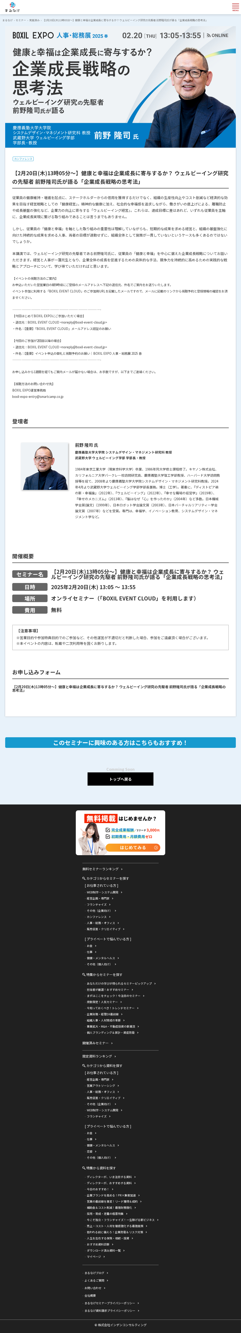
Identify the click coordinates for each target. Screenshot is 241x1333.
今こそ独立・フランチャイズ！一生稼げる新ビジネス (121, 1220)
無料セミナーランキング (100, 868)
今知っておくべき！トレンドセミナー (111, 1008)
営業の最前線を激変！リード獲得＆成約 (112, 1201)
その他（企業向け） (99, 910)
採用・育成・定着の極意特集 (105, 1214)
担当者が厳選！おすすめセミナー (108, 989)
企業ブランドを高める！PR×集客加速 (111, 1195)
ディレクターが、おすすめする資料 (109, 1183)
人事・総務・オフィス (101, 923)
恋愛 (89, 1151)
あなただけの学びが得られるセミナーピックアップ (119, 983)
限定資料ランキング (97, 1056)
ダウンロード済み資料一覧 (104, 1250)
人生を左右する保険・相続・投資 (108, 1238)
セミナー (21, 20)
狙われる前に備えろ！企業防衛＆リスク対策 (115, 1232)
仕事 (89, 952)
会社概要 (90, 1295)
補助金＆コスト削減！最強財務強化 (109, 1207)
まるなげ (7, 20)
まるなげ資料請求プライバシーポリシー (109, 1310)
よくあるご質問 (94, 1280)
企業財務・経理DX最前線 (103, 1014)
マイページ (94, 1256)
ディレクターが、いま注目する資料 (109, 1177)
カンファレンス (23, 159)
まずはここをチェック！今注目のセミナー (114, 996)
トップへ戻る (120, 779)
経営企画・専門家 (98, 898)
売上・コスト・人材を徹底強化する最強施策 (115, 1226)
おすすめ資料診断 (98, 1244)
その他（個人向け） (99, 964)
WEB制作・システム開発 (102, 892)
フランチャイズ (97, 904)
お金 (89, 946)
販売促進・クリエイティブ (103, 929)
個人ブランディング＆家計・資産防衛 (111, 1032)
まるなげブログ (94, 1273)
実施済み (34, 20)
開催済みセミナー (95, 1043)
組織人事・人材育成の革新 (104, 1020)
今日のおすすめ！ (98, 1189)
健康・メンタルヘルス (101, 958)
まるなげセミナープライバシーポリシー (109, 1303)
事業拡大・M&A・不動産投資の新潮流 (111, 1026)
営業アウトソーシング (101, 1085)
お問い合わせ (92, 1288)
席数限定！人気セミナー (102, 1002)
